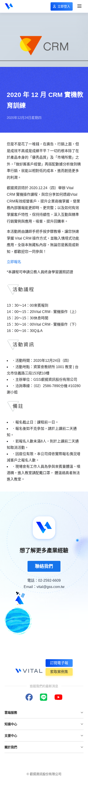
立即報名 (14, 262)
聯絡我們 (44, 566)
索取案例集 (59, 672)
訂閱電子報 (59, 663)
